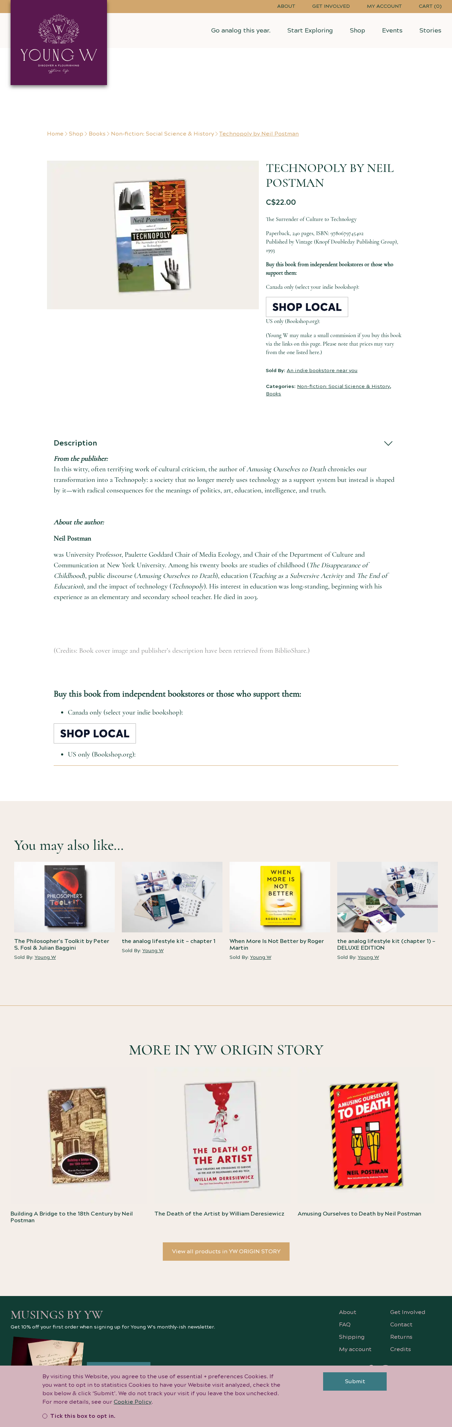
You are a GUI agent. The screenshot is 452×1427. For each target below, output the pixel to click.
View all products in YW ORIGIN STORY (226, 1251)
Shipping (352, 1337)
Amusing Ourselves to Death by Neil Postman (359, 1214)
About (286, 6)
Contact (401, 1325)
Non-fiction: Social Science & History (162, 134)
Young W (45, 957)
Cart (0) (430, 6)
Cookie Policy (132, 1402)
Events (392, 30)
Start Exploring (310, 30)
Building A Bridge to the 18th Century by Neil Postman (72, 1217)
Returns (401, 1337)
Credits (400, 1349)
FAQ (345, 1325)
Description (75, 443)
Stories (430, 30)
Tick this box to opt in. (82, 1416)
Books (97, 134)
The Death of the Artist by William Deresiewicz (219, 1214)
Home (55, 134)
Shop (357, 30)
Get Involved (331, 6)
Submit (355, 1381)
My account (384, 6)
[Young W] (59, 42)
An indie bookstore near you (322, 370)
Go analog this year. (240, 30)
